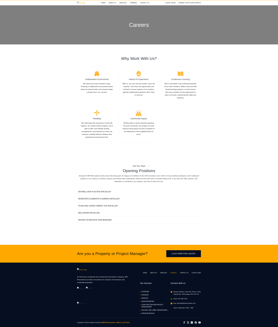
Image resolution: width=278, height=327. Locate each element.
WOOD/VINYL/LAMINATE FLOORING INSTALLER (99, 199)
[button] (139, 191)
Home (103, 3)
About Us (112, 3)
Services (123, 3)
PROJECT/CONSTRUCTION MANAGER (95, 220)
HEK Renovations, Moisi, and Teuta (116, 322)
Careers (133, 3)
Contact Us (144, 3)
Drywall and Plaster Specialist (94, 192)
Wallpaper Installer (89, 213)
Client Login (196, 273)
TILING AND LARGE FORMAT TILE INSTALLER (98, 206)
